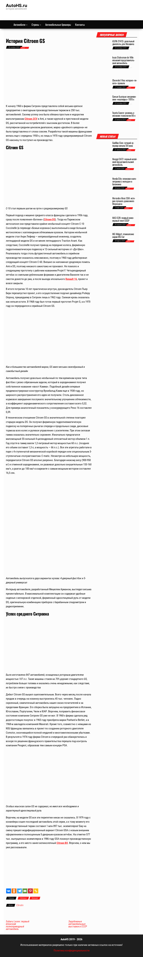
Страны (36, 24)
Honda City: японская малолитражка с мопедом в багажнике (124, 181)
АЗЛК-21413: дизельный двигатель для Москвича (123, 42)
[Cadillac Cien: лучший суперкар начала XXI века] (103, 148)
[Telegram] (19, 890)
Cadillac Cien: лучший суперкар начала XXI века (123, 144)
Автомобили (20, 24)
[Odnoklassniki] (14, 890)
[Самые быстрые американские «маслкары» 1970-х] (103, 102)
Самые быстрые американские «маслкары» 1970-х (124, 98)
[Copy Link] (35, 890)
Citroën (19, 905)
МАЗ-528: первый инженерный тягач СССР (123, 219)
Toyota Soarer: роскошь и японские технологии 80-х (123, 114)
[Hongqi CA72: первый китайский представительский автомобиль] (103, 166)
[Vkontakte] (8, 890)
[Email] (24, 890)
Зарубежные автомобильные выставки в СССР (77, 924)
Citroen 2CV (31, 118)
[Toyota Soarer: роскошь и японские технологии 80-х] (103, 119)
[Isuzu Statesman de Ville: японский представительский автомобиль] (103, 66)
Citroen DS (49, 219)
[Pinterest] (30, 890)
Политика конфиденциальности (72, 950)
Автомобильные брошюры (58, 24)
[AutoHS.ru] (7, 24)
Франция (35, 898)
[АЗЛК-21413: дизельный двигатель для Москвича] (103, 46)
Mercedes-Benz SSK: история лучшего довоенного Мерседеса (123, 201)
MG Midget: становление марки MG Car (123, 235)
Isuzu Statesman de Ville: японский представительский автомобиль (123, 60)
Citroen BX (62, 843)
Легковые (23, 898)
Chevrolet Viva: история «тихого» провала (124, 81)
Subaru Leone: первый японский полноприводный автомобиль (17, 925)
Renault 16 (71, 279)
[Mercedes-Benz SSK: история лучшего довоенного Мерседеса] (103, 205)
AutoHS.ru (16, 5)
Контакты (80, 24)
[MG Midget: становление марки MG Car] (103, 237)
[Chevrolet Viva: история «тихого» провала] (103, 85)
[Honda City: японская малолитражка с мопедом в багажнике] (103, 185)
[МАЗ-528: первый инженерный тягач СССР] (103, 223)
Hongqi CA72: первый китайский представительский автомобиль (124, 161)
